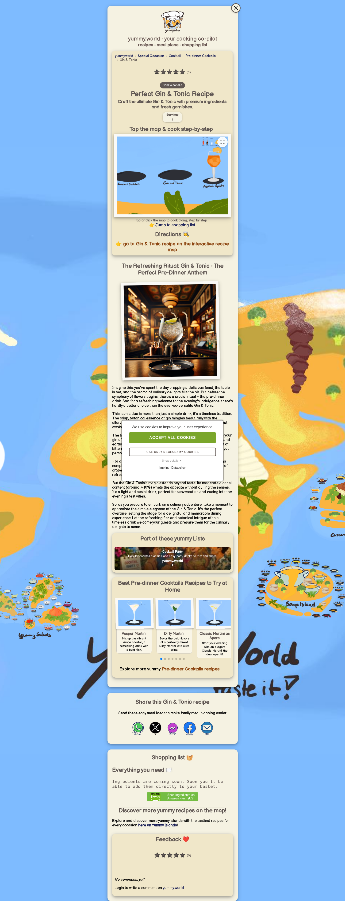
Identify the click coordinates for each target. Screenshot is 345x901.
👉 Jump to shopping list (172, 225)
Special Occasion (151, 56)
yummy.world (124, 56)
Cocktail (175, 56)
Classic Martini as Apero (214, 636)
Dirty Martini (174, 633)
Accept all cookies (172, 437)
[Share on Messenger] (172, 734)
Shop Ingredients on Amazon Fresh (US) (181, 796)
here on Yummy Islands (157, 825)
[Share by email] (207, 734)
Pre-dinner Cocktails (200, 56)
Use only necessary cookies (172, 451)
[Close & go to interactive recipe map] (236, 8)
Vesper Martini (134, 633)
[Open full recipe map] (222, 142)
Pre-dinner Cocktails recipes (190, 669)
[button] (161, 659)
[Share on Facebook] (189, 734)
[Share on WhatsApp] (138, 734)
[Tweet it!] (155, 734)
